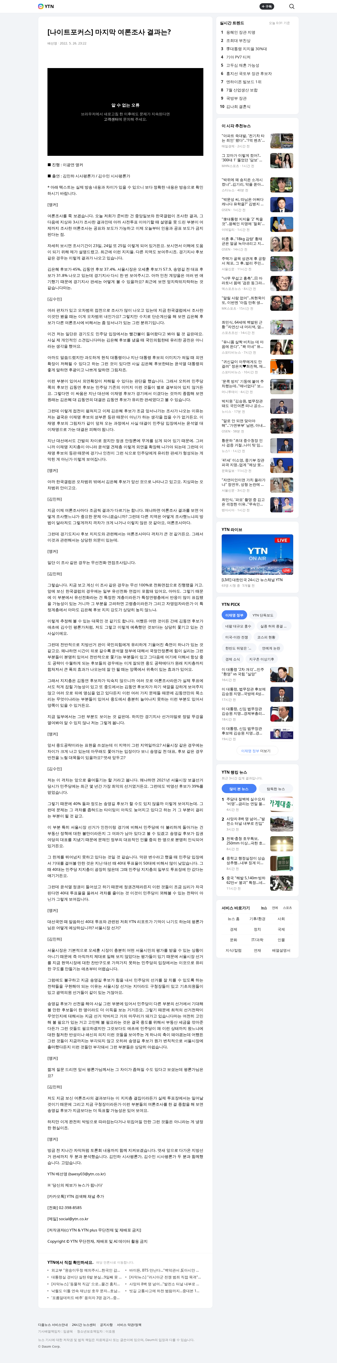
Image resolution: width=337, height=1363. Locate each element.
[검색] (293, 6)
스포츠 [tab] (287, 907)
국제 (281, 929)
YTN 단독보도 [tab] (263, 615)
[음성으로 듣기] (171, 56)
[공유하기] (282, 6)
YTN (49, 6)
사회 (281, 918)
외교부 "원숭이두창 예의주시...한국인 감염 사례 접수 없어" (87, 1270)
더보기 (256, 750)
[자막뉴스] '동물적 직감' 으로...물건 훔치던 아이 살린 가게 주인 (87, 1283)
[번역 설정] (180, 56)
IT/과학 (257, 939)
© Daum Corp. (49, 1346)
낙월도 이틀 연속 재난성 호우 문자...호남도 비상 (87, 1290)
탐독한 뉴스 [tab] (276, 788)
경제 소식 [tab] (232, 659)
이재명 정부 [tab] (234, 615)
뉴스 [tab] (264, 907)
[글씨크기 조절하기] (189, 56)
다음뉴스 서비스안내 (53, 1324)
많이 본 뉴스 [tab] (239, 788)
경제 (233, 929)
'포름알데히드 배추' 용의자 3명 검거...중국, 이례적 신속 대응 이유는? (87, 1297)
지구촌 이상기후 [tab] (261, 659)
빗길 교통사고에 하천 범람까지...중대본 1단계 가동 (165, 1290)
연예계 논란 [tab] (271, 648)
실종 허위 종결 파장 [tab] (275, 626)
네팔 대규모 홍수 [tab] (238, 626)
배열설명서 (281, 950)
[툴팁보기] (293, 23)
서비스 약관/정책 (129, 1324)
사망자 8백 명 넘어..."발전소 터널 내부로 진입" (165, 1283)
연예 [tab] (275, 907)
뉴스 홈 (234, 918)
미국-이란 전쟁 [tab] (236, 637)
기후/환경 (257, 918)
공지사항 (106, 1324)
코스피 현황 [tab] (266, 637)
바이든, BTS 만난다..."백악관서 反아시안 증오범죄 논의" (165, 1270)
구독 (268, 6)
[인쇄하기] (198, 56)
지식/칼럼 (234, 950)
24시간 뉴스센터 (84, 1324)
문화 (233, 939)
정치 (257, 929)
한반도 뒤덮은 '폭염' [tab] (240, 648)
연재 (257, 950)
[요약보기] (162, 56)
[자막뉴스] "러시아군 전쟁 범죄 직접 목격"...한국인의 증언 (165, 1277)
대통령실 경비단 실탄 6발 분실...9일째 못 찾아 (87, 1277)
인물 (281, 939)
